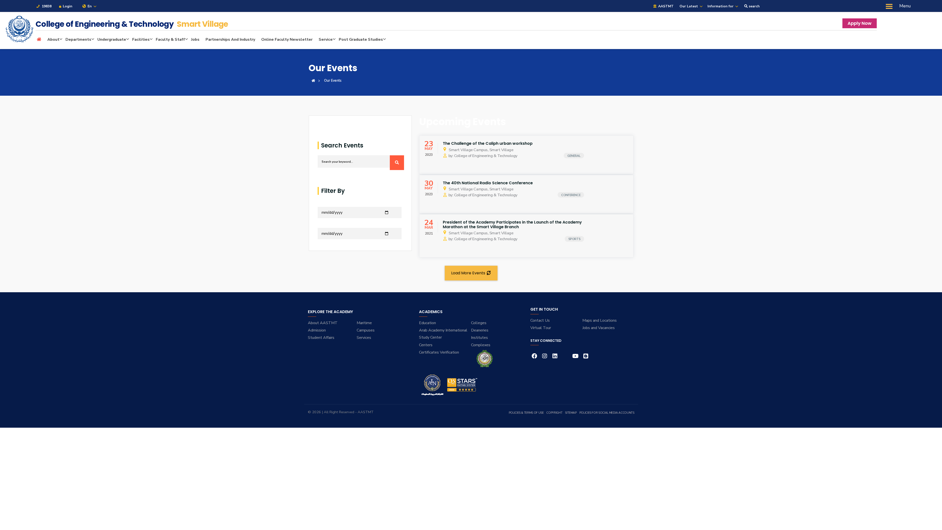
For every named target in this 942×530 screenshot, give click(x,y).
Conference (570, 195)
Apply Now (860, 23)
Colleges (478, 323)
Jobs (195, 39)
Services (364, 337)
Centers (425, 345)
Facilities (141, 39)
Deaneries (479, 330)
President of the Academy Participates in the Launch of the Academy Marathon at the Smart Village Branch (512, 224)
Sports (574, 239)
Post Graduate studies (361, 39)
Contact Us (540, 320)
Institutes (479, 337)
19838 (46, 6)
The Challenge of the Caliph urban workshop (488, 143)
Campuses (366, 330)
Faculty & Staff (170, 39)
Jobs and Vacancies (598, 328)
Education (427, 323)
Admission (317, 330)
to (320, 225)
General (573, 156)
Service (326, 39)
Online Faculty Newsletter (287, 39)
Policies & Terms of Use (526, 413)
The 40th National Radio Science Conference (488, 183)
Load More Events (468, 273)
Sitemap (570, 413)
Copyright (554, 413)
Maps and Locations (599, 320)
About (53, 39)
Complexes (480, 345)
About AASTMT (323, 323)
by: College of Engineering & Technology (482, 156)
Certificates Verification (439, 352)
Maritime (364, 323)
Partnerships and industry (230, 39)
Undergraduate (111, 39)
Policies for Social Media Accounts (606, 413)
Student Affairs (321, 337)
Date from (326, 204)
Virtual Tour (540, 328)
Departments (78, 39)
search (754, 6)
